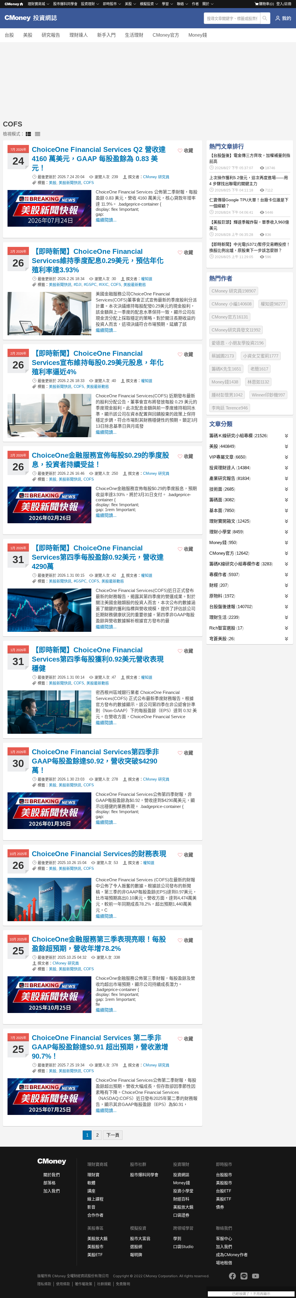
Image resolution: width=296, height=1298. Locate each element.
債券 (220, 1206)
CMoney (12, 4)
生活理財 (134, 35)
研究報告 (51, 35)
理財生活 (223, 617)
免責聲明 (123, 1284)
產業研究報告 (229, 478)
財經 (218, 585)
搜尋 (265, 18)
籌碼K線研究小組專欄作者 (240, 563)
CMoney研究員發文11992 (236, 329)
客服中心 (224, 1238)
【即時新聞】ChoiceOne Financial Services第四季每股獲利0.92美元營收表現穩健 (98, 659)
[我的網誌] (283, 18)
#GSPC (90, 284)
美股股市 (224, 1182)
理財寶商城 (36, 4)
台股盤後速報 (230, 606)
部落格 (49, 1182)
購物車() (266, 4)
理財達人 (78, 35)
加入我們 (51, 1190)
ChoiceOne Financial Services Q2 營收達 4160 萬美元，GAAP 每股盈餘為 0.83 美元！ (99, 159)
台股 (9, 35)
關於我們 (51, 1174)
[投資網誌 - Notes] (33, 18)
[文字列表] (37, 134)
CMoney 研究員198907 (234, 290)
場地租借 (224, 1262)
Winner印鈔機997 (268, 394)
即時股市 (110, 4)
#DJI (78, 284)
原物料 (221, 595)
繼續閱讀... (106, 219)
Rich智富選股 (225, 627)
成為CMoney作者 (232, 1254)
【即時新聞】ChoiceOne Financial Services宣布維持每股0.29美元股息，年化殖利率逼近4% (98, 362)
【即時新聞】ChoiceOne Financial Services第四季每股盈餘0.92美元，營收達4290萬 (98, 557)
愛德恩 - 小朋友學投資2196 (238, 342)
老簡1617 (259, 368)
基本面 (221, 510)
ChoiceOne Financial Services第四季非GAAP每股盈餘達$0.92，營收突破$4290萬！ (95, 761)
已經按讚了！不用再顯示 (251, 1294)
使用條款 (63, 1284)
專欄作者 (223, 574)
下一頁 (112, 1135)
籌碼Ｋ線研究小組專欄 (238, 435)
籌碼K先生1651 (226, 368)
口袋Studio (183, 1246)
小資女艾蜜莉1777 (260, 355)
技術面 (221, 489)
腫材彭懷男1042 (227, 394)
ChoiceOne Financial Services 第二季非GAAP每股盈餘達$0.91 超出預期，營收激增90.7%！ (100, 1047)
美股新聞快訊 (70, 182)
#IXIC (103, 284)
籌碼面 (221, 499)
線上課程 (95, 1198)
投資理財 (88, 4)
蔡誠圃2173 (223, 355)
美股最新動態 (134, 284)
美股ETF (223, 1198)
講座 (91, 1190)
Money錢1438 (225, 381)
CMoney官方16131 (230, 316)
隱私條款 (44, 1284)
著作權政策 (83, 1284)
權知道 (146, 279)
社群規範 (104, 1284)
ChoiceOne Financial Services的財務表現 (99, 854)
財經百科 (181, 1198)
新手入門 (106, 35)
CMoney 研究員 (156, 177)
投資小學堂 (183, 1190)
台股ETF (223, 1190)
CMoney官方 (166, 35)
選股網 (136, 1246)
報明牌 (136, 1254)
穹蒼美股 (221, 638)
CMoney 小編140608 (231, 303)
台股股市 (224, 1174)
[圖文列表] (28, 134)
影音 (91, 1206)
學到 (177, 1238)
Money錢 (197, 35)
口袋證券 (181, 1215)
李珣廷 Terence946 (230, 407)
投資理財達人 (229, 467)
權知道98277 (273, 303)
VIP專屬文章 (227, 457)
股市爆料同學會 (65, 4)
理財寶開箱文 (229, 521)
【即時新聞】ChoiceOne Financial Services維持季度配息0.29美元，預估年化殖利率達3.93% (98, 260)
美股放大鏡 (183, 1206)
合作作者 (95, 1215)
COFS (89, 182)
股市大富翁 (140, 1238)
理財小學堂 (226, 531)
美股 (27, 35)
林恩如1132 (258, 381)
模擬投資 (147, 4)
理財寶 (93, 1174)
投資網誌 (181, 1174)
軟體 (91, 1182)
